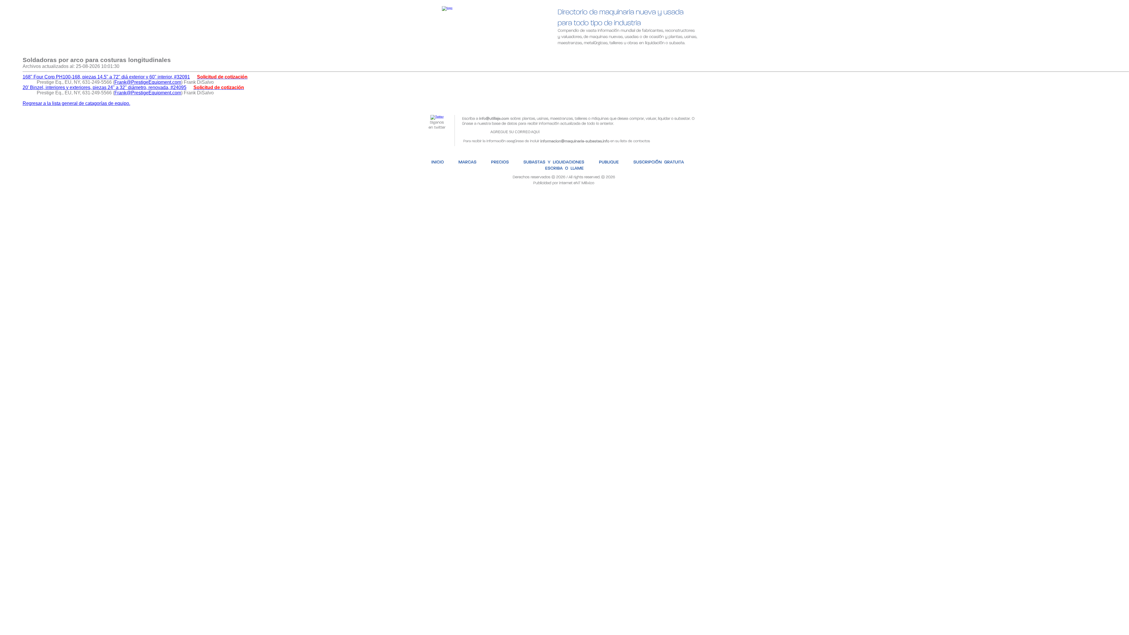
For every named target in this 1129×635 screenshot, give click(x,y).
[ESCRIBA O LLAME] (697, 52)
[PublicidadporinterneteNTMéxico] (563, 182)
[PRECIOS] (483, 52)
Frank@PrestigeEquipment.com (147, 82)
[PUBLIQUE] (590, 52)
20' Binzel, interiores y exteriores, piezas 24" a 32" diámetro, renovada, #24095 (104, 87)
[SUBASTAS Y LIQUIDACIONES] (536, 52)
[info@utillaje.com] (494, 118)
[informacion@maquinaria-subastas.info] (574, 140)
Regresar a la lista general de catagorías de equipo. (76, 103)
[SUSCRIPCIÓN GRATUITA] (639, 52)
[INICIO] (420, 52)
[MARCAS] (450, 52)
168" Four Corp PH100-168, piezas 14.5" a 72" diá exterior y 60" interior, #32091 (106, 76)
